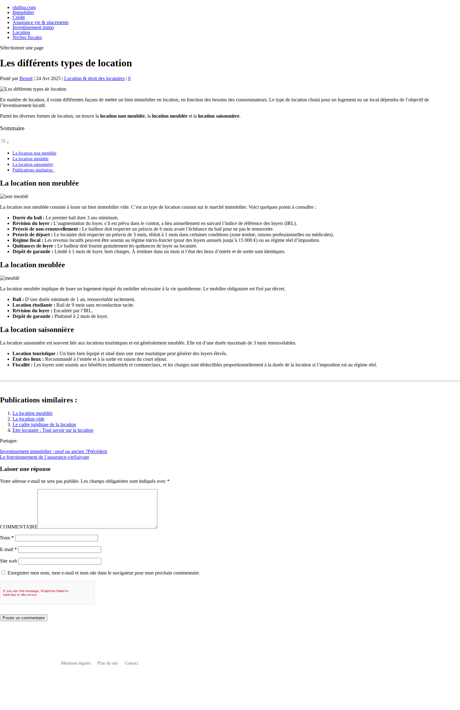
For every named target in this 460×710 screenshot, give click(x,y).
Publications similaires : (34, 169)
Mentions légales (75, 663)
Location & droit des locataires (94, 78)
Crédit (19, 17)
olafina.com (24, 7)
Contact (131, 663)
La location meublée (31, 158)
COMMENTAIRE (19, 526)
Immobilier (23, 12)
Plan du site (107, 663)
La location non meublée (34, 153)
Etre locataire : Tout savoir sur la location (53, 430)
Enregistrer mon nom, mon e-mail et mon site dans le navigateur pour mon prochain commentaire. (104, 572)
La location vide (28, 418)
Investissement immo (33, 27)
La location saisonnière (33, 164)
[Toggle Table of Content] (4, 142)
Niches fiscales (27, 37)
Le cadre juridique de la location (44, 424)
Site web (8, 561)
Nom (7, 537)
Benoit (26, 78)
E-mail (8, 549)
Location (21, 32)
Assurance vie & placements (41, 22)
